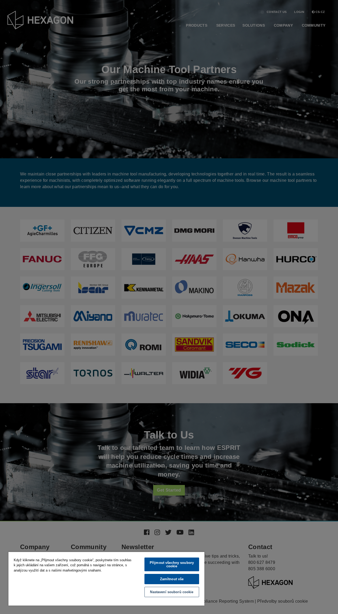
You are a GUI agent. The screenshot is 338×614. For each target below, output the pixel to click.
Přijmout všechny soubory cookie (172, 564)
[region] (106, 578)
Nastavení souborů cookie (171, 592)
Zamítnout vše (172, 579)
